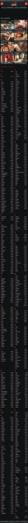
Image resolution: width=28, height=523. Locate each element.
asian (7, 100)
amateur (7, 91)
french (7, 264)
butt (7, 212)
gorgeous (7, 294)
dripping (21, 178)
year (21, 516)
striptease (21, 383)
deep (21, 152)
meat (21, 287)
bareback (7, 130)
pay (21, 358)
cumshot (21, 135)
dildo (21, 159)
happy (7, 315)
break (7, 192)
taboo (21, 412)
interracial (7, 359)
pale (21, 351)
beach (7, 137)
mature (21, 285)
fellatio (7, 240)
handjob (7, 312)
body (7, 171)
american (7, 94)
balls (7, 124)
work (21, 502)
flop (7, 256)
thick (21, 428)
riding (7, 426)
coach (21, 104)
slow (7, 480)
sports (7, 504)
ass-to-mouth (7, 107)
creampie (21, 125)
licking (21, 255)
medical (21, 288)
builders (7, 209)
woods (21, 501)
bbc (7, 134)
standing (7, 508)
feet (7, 239)
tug (21, 459)
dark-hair (21, 148)
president (7, 394)
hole (7, 326)
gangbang (7, 282)
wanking (21, 487)
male (21, 276)
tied (21, 437)
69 (7, 76)
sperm (7, 500)
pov (7, 390)
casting (21, 81)
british (7, 196)
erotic (21, 204)
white (21, 496)
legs (21, 253)
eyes (7, 220)
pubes (7, 400)
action (7, 83)
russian (7, 440)
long (21, 264)
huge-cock (7, 340)
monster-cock (21, 299)
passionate (21, 357)
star (7, 510)
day (21, 150)
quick (7, 412)
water (21, 491)
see (7, 450)
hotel (7, 335)
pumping (7, 405)
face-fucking (7, 226)
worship (21, 504)
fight (7, 244)
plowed (7, 379)
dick (21, 156)
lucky (21, 269)
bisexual (7, 157)
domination (21, 167)
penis (21, 361)
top (21, 446)
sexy (7, 457)
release (7, 423)
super (21, 397)
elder (21, 196)
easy (21, 190)
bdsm (7, 135)
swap (21, 404)
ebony (21, 193)
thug (21, 435)
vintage (21, 478)
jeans (21, 220)
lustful (21, 271)
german (7, 286)
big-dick (7, 156)
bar (7, 127)
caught (21, 84)
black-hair (7, 163)
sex (7, 455)
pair (21, 349)
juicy (21, 229)
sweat (21, 405)
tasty (21, 418)
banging (7, 126)
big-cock (7, 154)
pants (21, 352)
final (7, 245)
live (21, 258)
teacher (21, 421)
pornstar (7, 385)
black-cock (7, 162)
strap (21, 380)
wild (21, 499)
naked (21, 311)
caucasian (21, 82)
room (7, 436)
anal (7, 96)
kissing (21, 237)
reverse (7, 425)
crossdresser (21, 126)
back (7, 118)
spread (7, 505)
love (21, 266)
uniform (21, 472)
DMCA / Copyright (4, 521)
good (7, 292)
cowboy (21, 121)
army (7, 99)
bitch (7, 159)
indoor (7, 354)
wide (21, 498)
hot (7, 334)
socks (7, 488)
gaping (7, 283)
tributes (21, 454)
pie (21, 368)
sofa (7, 489)
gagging (7, 278)
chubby (21, 88)
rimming (7, 430)
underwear (21, 470)
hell (7, 323)
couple (21, 118)
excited (21, 208)
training (21, 449)
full (7, 272)
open (21, 334)
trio (21, 457)
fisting (7, 251)
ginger (7, 288)
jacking (21, 216)
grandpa (7, 296)
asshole (7, 108)
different (21, 158)
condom (21, 114)
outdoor (21, 341)
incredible (7, 353)
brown (7, 199)
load (21, 260)
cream (21, 123)
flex (7, 253)
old (21, 330)
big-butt (7, 152)
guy (7, 300)
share (7, 460)
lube (21, 267)
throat (21, 432)
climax (21, 96)
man (21, 277)
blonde (7, 166)
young (21, 517)
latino (21, 249)
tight (21, 438)
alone (7, 88)
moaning (21, 294)
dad (21, 144)
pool (7, 380)
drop (21, 181)
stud (21, 388)
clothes (21, 101)
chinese (21, 87)
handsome (7, 313)
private (7, 397)
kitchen (21, 239)
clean (21, 93)
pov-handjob (7, 393)
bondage (7, 176)
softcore (7, 491)
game (7, 280)
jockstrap (21, 227)
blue (7, 170)
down (21, 173)
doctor (21, 164)
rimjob (7, 428)
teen (21, 426)
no (21, 320)
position (7, 386)
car (21, 78)
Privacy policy (11, 521)
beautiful (7, 141)
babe (7, 116)
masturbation (21, 283)
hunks (7, 345)
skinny (7, 474)
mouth (21, 302)
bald (7, 123)
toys (21, 448)
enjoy (21, 201)
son (7, 494)
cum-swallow (21, 134)
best (7, 149)
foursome (7, 261)
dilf (21, 161)
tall (21, 415)
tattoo (21, 420)
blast (7, 165)
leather (21, 252)
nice (21, 315)
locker (21, 261)
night (21, 317)
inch (7, 351)
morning (21, 301)
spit (7, 502)
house (7, 337)
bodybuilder (7, 174)
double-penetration (21, 172)
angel (7, 97)
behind (7, 146)
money (21, 296)
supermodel (21, 399)
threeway (21, 431)
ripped (7, 431)
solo (7, 493)
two (21, 462)
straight (21, 379)
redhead (7, 422)
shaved (7, 461)
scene (7, 446)
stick (21, 372)
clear (21, 95)
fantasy (7, 231)
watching (21, 490)
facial (7, 228)
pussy (7, 407)
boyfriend (7, 188)
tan (21, 417)
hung (7, 341)
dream (21, 175)
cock (21, 106)
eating (21, 191)
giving (7, 289)
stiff (21, 374)
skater (7, 471)
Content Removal (24, 521)
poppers (7, 382)
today (21, 442)
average (7, 111)
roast (7, 433)
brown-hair (7, 201)
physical (21, 366)
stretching (21, 382)
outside (21, 342)
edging (21, 194)
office (21, 327)
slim (7, 478)
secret (7, 447)
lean (21, 250)
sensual (7, 453)
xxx (21, 511)
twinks (21, 460)
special (7, 499)
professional (7, 399)
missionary (21, 293)
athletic (7, 110)
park (21, 354)
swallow (21, 402)
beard (7, 138)
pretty (7, 396)
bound (7, 184)
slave (7, 475)
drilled (21, 177)
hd (7, 320)
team (21, 423)
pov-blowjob (7, 391)
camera (21, 74)
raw (7, 417)
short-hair (7, 463)
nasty (21, 312)
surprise (21, 400)
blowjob (7, 168)
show (7, 466)
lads (21, 245)
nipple (21, 318)
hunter (7, 346)
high (7, 324)
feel (7, 237)
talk (21, 413)
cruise (21, 128)
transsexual (21, 451)
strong (21, 386)
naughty (21, 314)
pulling (7, 404)
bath (7, 132)
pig (7, 374)
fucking (7, 270)
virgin (21, 480)
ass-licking (7, 105)
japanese (21, 218)
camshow (21, 76)
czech (21, 139)
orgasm (21, 338)
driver (21, 180)
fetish (7, 242)
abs (7, 81)
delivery (21, 155)
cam (21, 73)
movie (21, 304)
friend (7, 267)
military (21, 290)
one (21, 333)
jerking (21, 221)
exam (21, 207)
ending (21, 199)
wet (21, 495)
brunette (7, 203)
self (7, 452)
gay (7, 285)
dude (21, 183)
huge (7, 338)
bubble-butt (7, 206)
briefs (7, 195)
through (21, 434)
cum (21, 131)
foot (7, 258)
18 (7, 71)
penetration (21, 360)
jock (21, 226)
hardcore (7, 318)
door (21, 169)
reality (7, 419)
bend (7, 148)
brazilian (7, 190)
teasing (21, 424)
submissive (21, 393)
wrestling (21, 506)
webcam (21, 493)
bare (7, 129)
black (7, 160)
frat (7, 262)
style (21, 391)
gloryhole (7, 291)
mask (21, 279)
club (21, 103)
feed (7, 236)
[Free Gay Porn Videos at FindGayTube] (14, 4)
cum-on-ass (21, 132)
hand (7, 310)
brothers (7, 198)
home (7, 327)
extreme (7, 218)
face (7, 225)
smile (7, 483)
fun (7, 273)
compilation (21, 110)
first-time (7, 250)
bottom (7, 182)
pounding (7, 388)
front (7, 269)
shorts (7, 464)
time (21, 440)
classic (21, 92)
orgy (21, 339)
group (7, 299)
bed (7, 143)
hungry (7, 343)
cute (21, 137)
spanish (7, 496)
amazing (7, 92)
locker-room (21, 263)
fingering (7, 247)
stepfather (7, 513)
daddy (21, 145)
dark (21, 147)
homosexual (7, 330)
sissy (7, 469)
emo (21, 197)
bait (7, 121)
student (21, 390)
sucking (21, 394)
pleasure (7, 377)
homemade (7, 329)
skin (7, 472)
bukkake (7, 210)
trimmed (21, 456)
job (21, 224)
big (7, 151)
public (7, 402)
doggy (21, 166)
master (21, 282)
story (21, 377)
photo (21, 365)
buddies (7, 207)
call (21, 71)
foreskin (7, 259)
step (7, 511)
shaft (7, 458)
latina (21, 247)
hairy (7, 309)
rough (7, 437)
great (7, 297)
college (21, 109)
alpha (7, 89)
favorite (7, 234)
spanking (7, 497)
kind (21, 234)
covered (21, 120)
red (7, 420)
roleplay (7, 434)
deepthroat (21, 153)
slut (7, 482)
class (21, 90)
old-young (21, 331)
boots (7, 179)
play (7, 375)
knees (21, 240)
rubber (7, 439)
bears (7, 140)
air (7, 85)
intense (7, 358)
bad (7, 119)
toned (21, 443)
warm (21, 488)
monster (21, 298)
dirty (21, 163)
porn (7, 383)
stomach (21, 375)
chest (21, 85)
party (21, 355)
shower (7, 468)
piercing (7, 372)
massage (21, 280)
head (7, 321)
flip (7, 254)
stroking (21, 385)
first (7, 248)
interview (7, 361)
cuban (21, 129)
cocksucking (21, 107)
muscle (21, 305)
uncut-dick (21, 469)
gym (7, 302)
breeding (7, 193)
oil (21, 328)
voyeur (21, 482)
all (7, 86)
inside (7, 356)
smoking (7, 485)
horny (7, 332)
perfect (21, 363)
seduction (7, 449)
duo (21, 184)
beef (7, 145)
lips (21, 256)
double (21, 170)
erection (21, 202)
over (21, 344)
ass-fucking (7, 103)
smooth (7, 486)
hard (7, 316)
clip (21, 98)
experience (7, 216)
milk (21, 291)
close (21, 99)
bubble (7, 204)
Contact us (17, 521)
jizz (21, 223)
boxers (7, 185)
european (21, 205)
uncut (21, 467)
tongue (21, 445)
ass (7, 102)
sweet (21, 407)
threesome (21, 429)
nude (21, 321)
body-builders (7, 173)
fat (7, 233)
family (7, 229)
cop (21, 115)
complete (21, 112)
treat (21, 453)
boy (7, 187)
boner (7, 177)
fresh (7, 265)
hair (7, 307)
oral (21, 336)
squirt (7, 507)
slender (7, 477)
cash (21, 79)
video (21, 477)
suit (21, 396)
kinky (21, 236)
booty (7, 181)
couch (21, 117)
